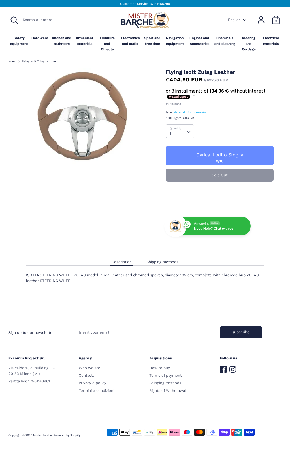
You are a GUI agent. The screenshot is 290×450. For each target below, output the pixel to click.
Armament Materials (84, 40)
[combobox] (180, 131)
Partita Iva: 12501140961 (29, 381)
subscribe (241, 332)
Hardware (39, 38)
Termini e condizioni (96, 390)
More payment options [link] (219, 205)
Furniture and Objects (107, 43)
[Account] (261, 17)
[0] (276, 17)
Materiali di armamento (190, 112)
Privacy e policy (92, 383)
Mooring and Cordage (249, 43)
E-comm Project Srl (26, 358)
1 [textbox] (170, 133)
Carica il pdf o (219, 155)
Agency (85, 358)
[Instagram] (232, 368)
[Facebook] (223, 368)
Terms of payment (165, 375)
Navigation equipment (175, 40)
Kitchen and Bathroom (61, 40)
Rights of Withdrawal (167, 390)
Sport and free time (152, 40)
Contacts (87, 375)
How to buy (159, 368)
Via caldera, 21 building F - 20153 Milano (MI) (31, 371)
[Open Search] (14, 20)
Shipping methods (162, 262)
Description (122, 262)
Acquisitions (160, 358)
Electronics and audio (130, 40)
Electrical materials (271, 40)
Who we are (89, 368)
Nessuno (175, 103)
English (234, 20)
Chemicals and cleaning (224, 40)
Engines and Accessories (199, 40)
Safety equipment (19, 40)
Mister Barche (42, 435)
